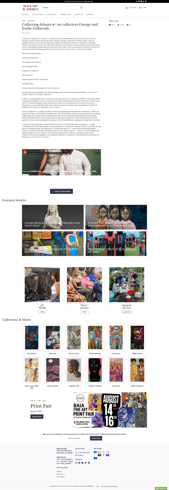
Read (84, 312)
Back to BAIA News (63, 191)
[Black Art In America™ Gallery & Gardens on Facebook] (79, 463)
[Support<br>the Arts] (126, 284)
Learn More (127, 312)
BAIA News (31, 21)
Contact (90, 14)
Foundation (52, 14)
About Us (79, 14)
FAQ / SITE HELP (62, 468)
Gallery (25, 14)
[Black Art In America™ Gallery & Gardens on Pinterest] (89, 463)
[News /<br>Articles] (84, 284)
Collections (37, 14)
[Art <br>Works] (42, 284)
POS (97, 486)
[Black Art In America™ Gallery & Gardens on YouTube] (82, 463)
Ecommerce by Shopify (111, 486)
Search (59, 471)
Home (24, 21)
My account (61, 477)
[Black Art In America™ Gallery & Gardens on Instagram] (76, 463)
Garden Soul (65, 14)
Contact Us (162, 488)
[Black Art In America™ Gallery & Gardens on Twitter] (86, 463)
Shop (42, 312)
